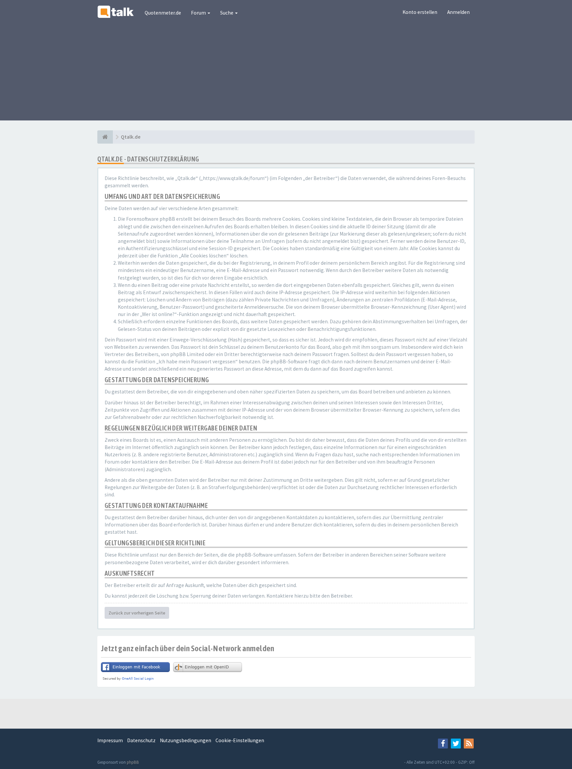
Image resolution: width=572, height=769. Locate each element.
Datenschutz (141, 740)
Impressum (110, 740)
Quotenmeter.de (163, 13)
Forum (199, 13)
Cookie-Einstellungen (239, 740)
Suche (227, 13)
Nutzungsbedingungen (185, 740)
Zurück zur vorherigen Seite (137, 613)
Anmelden (458, 12)
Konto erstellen (420, 12)
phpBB (133, 762)
